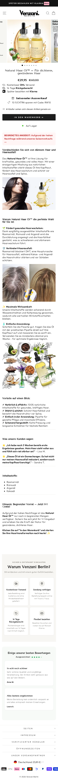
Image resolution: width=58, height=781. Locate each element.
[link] (29, 683)
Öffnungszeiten (28, 748)
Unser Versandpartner (28, 755)
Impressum (28, 735)
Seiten (28, 728)
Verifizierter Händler (28, 742)
